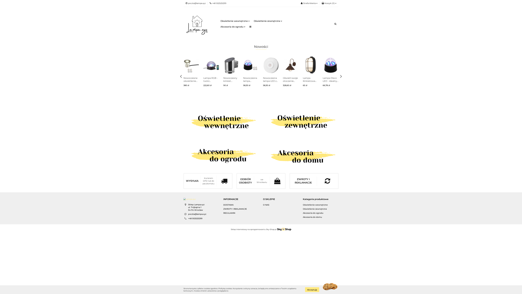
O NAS (266, 205)
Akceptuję (312, 289)
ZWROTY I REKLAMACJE (235, 209)
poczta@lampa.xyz (197, 214)
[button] (329, 3)
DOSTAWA (228, 205)
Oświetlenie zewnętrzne (267, 21)
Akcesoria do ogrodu (232, 26)
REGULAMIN (229, 213)
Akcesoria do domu (312, 217)
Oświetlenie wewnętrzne (234, 21)
